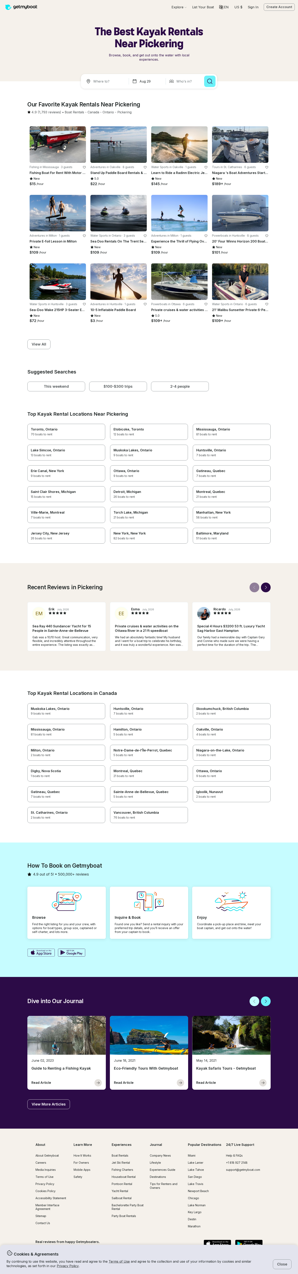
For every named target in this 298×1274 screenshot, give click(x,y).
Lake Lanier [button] (195, 1162)
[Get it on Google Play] (71, 953)
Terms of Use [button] (119, 1261)
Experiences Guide (162, 1169)
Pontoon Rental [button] (122, 1184)
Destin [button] (192, 1219)
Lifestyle (155, 1162)
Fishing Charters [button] (122, 1169)
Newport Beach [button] (198, 1191)
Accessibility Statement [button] (50, 1198)
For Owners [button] (81, 1162)
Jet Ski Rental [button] (121, 1162)
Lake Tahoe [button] (196, 1169)
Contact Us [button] (42, 1223)
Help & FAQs (234, 1155)
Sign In (253, 7)
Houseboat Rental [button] (124, 1176)
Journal (156, 1145)
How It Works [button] (82, 1155)
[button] (203, 7)
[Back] (254, 587)
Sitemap (40, 1216)
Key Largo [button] (195, 1212)
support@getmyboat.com (243, 1169)
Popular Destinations (204, 1145)
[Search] (209, 81)
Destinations (158, 1176)
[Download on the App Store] (41, 953)
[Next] (266, 587)
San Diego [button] (195, 1176)
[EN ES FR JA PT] (224, 7)
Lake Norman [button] (197, 1205)
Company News (160, 1155)
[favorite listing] (84, 167)
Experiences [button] (122, 1145)
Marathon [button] (194, 1226)
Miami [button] (191, 1155)
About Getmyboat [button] (47, 1155)
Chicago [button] (193, 1198)
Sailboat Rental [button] (122, 1198)
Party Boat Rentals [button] (124, 1216)
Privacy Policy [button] (68, 1266)
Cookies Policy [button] (45, 1191)
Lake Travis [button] (195, 1184)
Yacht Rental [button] (120, 1191)
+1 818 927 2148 (237, 1162)
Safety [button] (78, 1176)
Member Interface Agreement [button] (47, 1207)
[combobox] (106, 81)
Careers (40, 1162)
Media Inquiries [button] (45, 1169)
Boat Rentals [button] (120, 1155)
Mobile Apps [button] (82, 1169)
